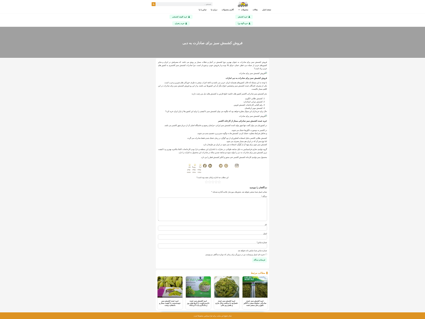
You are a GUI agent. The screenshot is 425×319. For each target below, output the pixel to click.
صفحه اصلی (266, 10)
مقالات (255, 10)
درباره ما (214, 10)
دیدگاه (264, 196)
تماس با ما (202, 10)
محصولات (244, 10)
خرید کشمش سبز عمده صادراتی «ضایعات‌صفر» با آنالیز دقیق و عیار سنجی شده (255, 303)
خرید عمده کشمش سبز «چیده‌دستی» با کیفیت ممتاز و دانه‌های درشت (170, 303)
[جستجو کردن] (154, 4)
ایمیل (265, 233)
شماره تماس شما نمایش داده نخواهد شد (252, 251)
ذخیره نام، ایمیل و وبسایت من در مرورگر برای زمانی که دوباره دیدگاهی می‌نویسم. (235, 254)
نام (266, 225)
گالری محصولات (228, 10)
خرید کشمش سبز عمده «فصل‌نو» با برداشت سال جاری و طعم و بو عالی (226, 303)
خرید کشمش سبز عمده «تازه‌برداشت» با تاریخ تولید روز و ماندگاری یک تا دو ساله (198, 303)
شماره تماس (262, 242)
